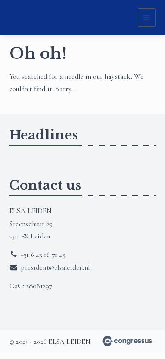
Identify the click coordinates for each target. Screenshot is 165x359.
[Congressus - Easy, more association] (127, 341)
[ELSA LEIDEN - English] (32, 17)
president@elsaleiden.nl (55, 267)
